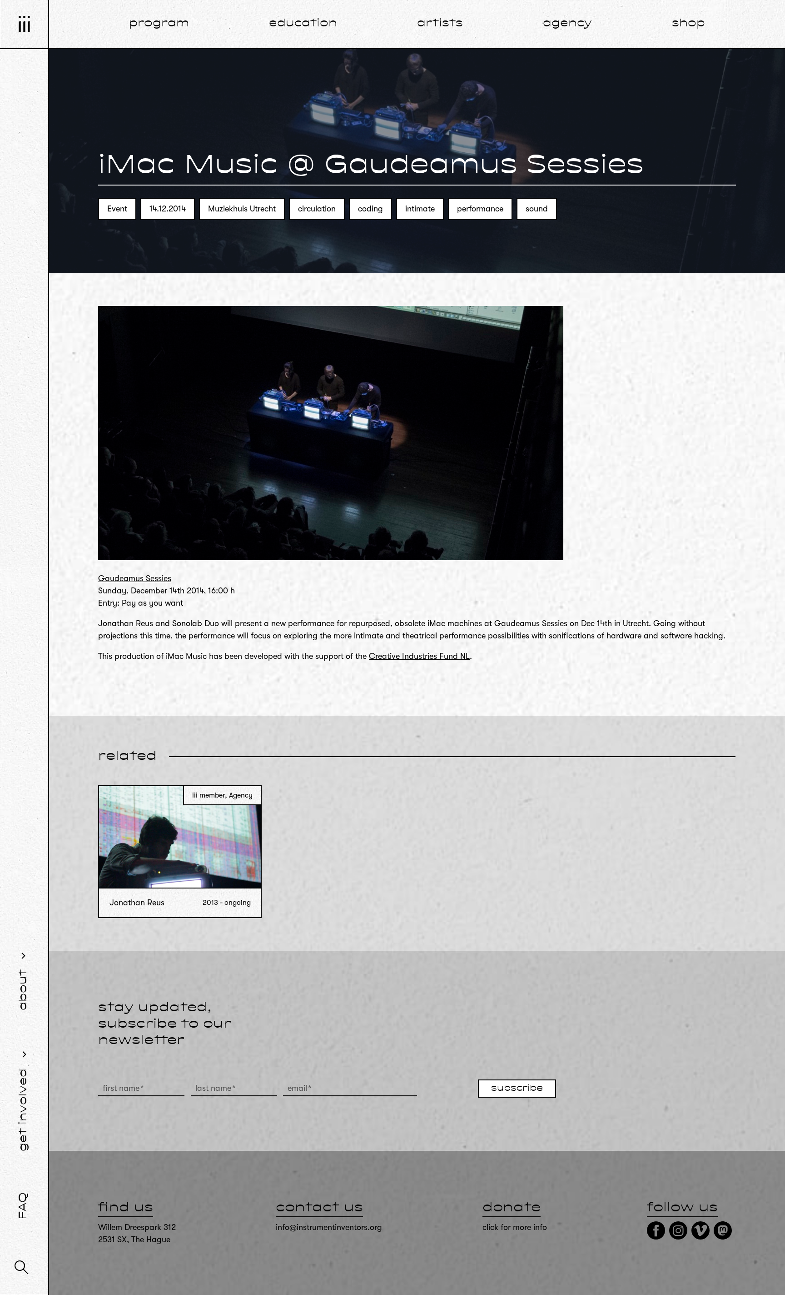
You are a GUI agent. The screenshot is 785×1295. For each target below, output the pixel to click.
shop (688, 24)
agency (567, 24)
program (159, 24)
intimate (420, 208)
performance (480, 208)
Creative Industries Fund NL (419, 656)
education (303, 24)
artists (440, 24)
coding (370, 208)
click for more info (514, 1227)
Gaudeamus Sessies (134, 578)
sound (537, 208)
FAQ (24, 1206)
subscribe (517, 1088)
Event (117, 208)
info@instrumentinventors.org (329, 1227)
